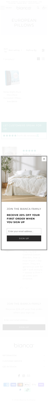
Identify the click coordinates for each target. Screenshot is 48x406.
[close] (44, 158)
